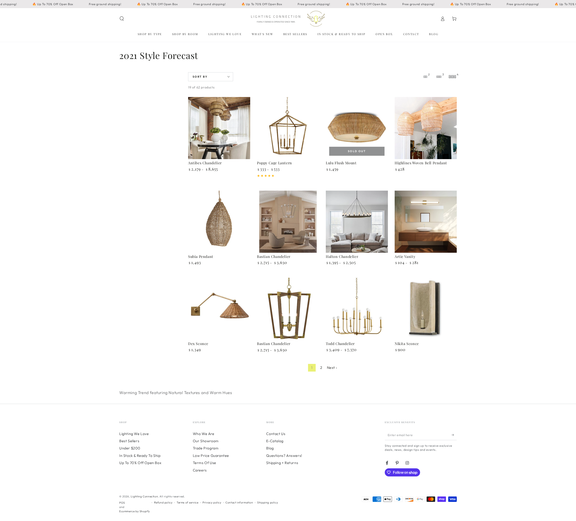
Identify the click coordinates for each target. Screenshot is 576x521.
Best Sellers (129, 441)
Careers (200, 470)
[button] (122, 19)
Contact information (239, 502)
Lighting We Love (134, 433)
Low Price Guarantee (211, 455)
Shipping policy (267, 502)
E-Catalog (274, 441)
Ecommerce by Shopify (134, 511)
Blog (270, 448)
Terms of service (187, 502)
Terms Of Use (204, 462)
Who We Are (203, 433)
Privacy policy (211, 502)
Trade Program (206, 448)
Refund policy (163, 502)
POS (122, 502)
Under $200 (129, 448)
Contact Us (275, 433)
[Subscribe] (454, 435)
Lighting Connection (144, 496)
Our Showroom (206, 441)
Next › (332, 367)
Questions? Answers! (284, 455)
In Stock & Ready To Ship (139, 455)
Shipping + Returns (282, 462)
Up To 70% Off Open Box (140, 462)
